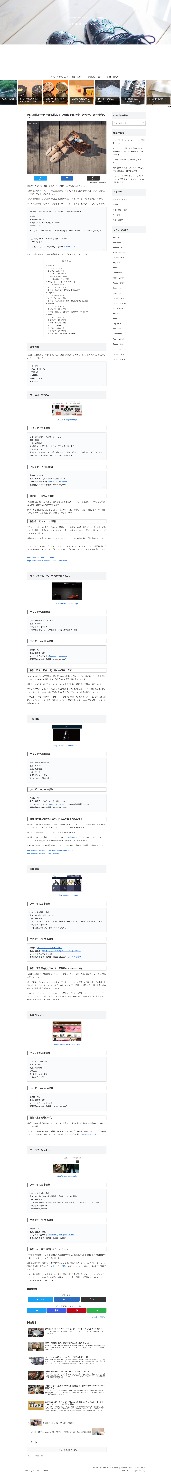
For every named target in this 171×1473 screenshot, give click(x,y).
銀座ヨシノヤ (52, 314)
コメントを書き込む (66, 1449)
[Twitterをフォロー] (37, 1310)
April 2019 (117, 329)
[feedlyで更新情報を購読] (96, 1310)
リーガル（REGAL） (55, 268)
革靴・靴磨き (32, 1289)
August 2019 (118, 308)
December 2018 (119, 349)
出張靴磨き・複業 (120, 210)
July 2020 (116, 263)
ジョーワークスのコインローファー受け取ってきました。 (129, 141)
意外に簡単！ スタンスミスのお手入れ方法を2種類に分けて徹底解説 (128, 169)
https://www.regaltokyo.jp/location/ (40, 557)
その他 (115, 205)
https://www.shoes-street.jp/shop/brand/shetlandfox (47, 561)
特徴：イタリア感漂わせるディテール (63, 333)
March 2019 (117, 334)
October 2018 (118, 354)
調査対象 (51, 265)
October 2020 (118, 258)
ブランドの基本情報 (57, 271)
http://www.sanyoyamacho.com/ (66, 746)
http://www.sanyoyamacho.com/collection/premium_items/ (50, 850)
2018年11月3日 (69, 247)
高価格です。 (73, 837)
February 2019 (118, 339)
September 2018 (119, 359)
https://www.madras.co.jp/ (67, 1176)
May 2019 (117, 324)
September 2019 (119, 303)
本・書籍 (116, 215)
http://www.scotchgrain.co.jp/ (67, 604)
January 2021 (118, 247)
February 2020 (118, 278)
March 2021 (117, 242)
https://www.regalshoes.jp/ (67, 420)
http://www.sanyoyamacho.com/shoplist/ (43, 853)
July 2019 (116, 313)
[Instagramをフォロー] (56, 1310)
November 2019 (119, 293)
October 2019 (118, 298)
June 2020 (117, 268)
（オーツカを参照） (74, 957)
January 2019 (118, 344)
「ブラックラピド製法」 (58, 1266)
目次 (64, 261)
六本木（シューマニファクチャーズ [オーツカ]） (61, 951)
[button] (144, 123)
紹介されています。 (91, 1134)
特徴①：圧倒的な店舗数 (58, 276)
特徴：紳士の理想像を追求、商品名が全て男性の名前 (69, 301)
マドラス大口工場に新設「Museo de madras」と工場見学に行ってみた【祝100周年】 (128, 151)
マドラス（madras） (55, 325)
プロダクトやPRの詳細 (58, 274)
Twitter (61, 804)
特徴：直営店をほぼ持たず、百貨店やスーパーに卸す (69, 312)
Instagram (63, 482)
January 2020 (118, 283)
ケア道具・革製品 (120, 200)
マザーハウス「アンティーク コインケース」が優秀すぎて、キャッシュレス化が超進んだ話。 (129, 179)
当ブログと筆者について (100, 1468)
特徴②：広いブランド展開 (59, 279)
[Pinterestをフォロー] (76, 1310)
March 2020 (117, 273)
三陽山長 (51, 293)
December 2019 (119, 288)
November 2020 (119, 252)
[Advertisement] (85, 59)
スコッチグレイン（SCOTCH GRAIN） (62, 282)
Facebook (53, 482)
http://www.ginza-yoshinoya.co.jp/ (67, 1044)
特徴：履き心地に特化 (58, 323)
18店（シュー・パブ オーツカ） (49, 948)
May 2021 (117, 237)
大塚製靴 (51, 303)
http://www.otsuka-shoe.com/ (67, 895)
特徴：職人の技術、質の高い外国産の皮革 (65, 290)
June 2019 (117, 319)
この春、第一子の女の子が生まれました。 (128, 161)
